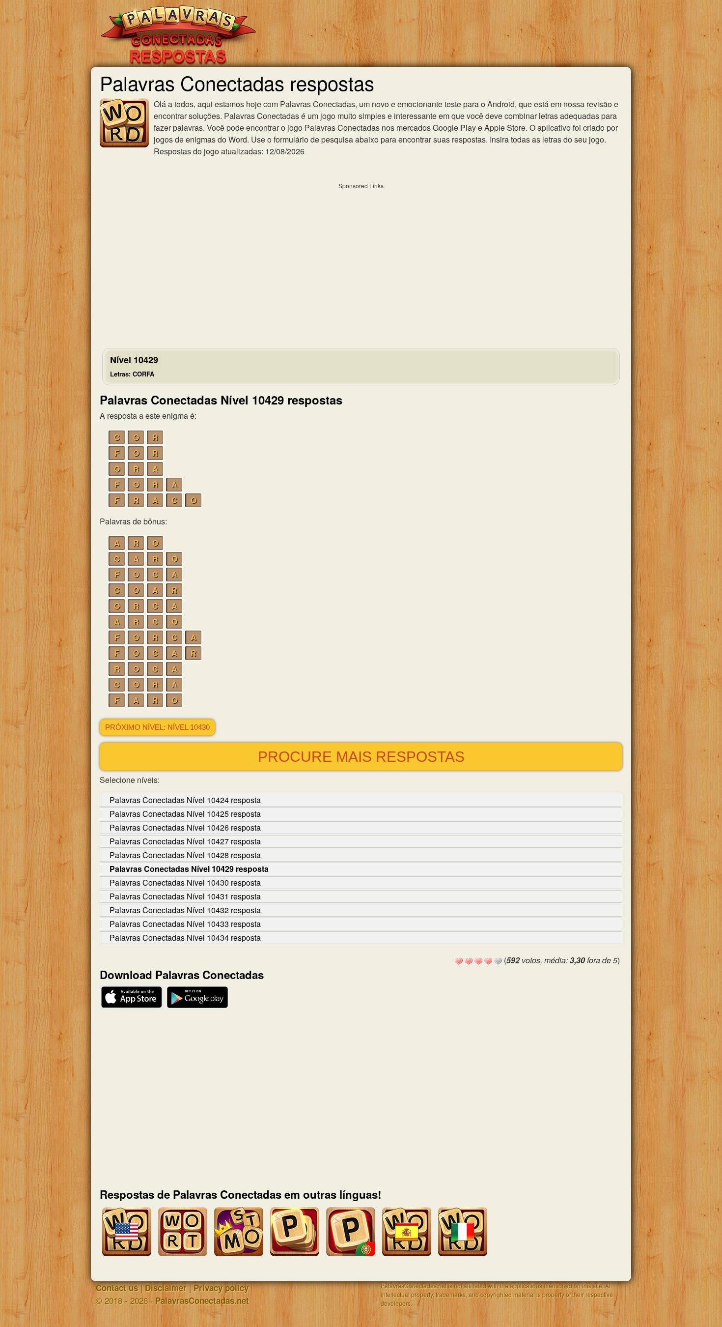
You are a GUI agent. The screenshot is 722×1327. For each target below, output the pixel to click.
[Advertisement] (361, 263)
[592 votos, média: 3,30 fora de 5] (459, 961)
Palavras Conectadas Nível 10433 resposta (185, 923)
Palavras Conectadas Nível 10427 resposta (185, 841)
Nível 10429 (134, 365)
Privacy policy (221, 1288)
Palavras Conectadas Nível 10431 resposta (185, 896)
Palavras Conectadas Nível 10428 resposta (185, 855)
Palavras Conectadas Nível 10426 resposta (185, 827)
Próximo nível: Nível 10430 (157, 727)
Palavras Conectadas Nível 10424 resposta (185, 800)
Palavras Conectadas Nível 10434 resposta (185, 937)
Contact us (117, 1288)
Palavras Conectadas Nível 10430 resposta (185, 882)
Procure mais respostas (361, 757)
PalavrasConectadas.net (202, 1300)
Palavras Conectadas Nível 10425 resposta (185, 813)
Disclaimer (166, 1288)
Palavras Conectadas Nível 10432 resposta (185, 910)
